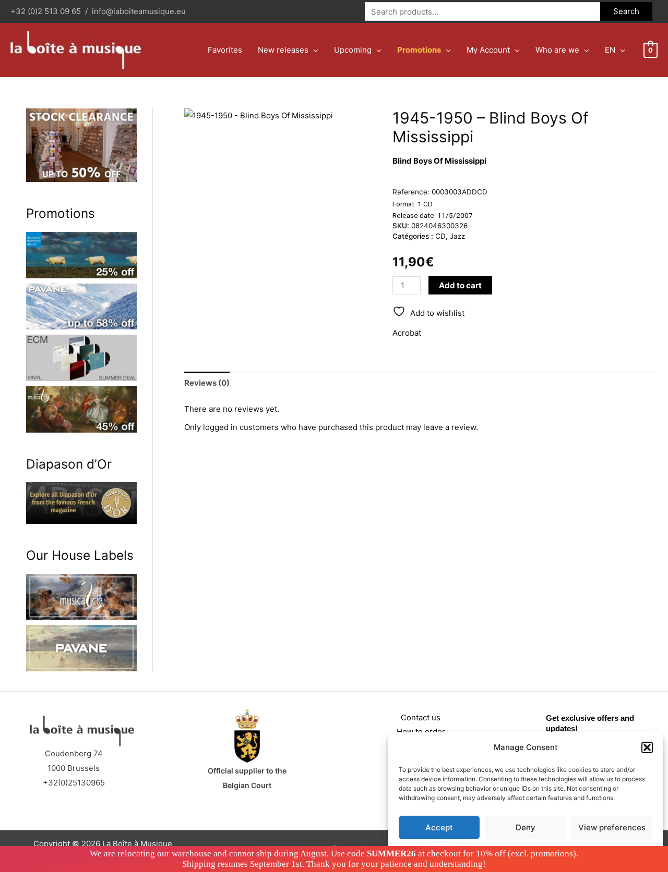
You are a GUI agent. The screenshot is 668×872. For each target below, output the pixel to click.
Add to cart (460, 285)
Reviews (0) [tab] (207, 383)
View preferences (612, 827)
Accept (439, 827)
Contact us (420, 717)
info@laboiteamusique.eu (139, 11)
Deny (525, 827)
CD (440, 236)
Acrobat (406, 333)
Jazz (457, 236)
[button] (647, 747)
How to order (421, 731)
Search (626, 11)
